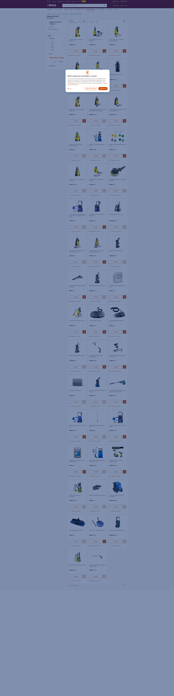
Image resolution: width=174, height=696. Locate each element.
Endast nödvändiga (91, 88)
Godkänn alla (103, 88)
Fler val (69, 88)
